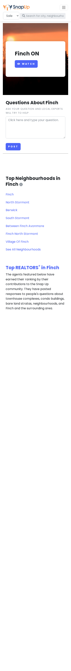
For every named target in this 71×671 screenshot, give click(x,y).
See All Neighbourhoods (23, 249)
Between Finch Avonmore (25, 226)
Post (13, 146)
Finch (10, 194)
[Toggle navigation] (64, 7)
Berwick (11, 210)
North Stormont (17, 202)
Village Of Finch (17, 241)
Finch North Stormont (22, 234)
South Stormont (17, 218)
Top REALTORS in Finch (32, 267)
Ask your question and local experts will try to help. (34, 110)
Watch (28, 63)
